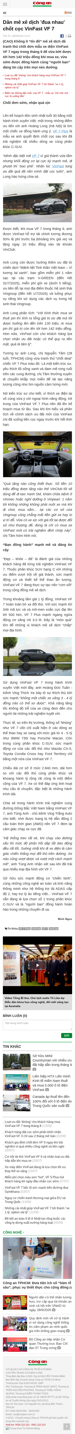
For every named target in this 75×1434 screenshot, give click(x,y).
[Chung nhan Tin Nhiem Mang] (23, 1428)
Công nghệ (13, 1232)
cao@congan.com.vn (24, 1414)
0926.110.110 (22, 1424)
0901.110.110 (38, 1424)
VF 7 (35, 156)
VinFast (58, 166)
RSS (69, 13)
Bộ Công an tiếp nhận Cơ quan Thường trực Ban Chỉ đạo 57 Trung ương (48, 1344)
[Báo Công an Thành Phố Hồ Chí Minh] (42, 4)
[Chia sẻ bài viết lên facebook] (62, 36)
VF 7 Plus (60, 131)
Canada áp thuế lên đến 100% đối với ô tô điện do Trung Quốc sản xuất (52, 1101)
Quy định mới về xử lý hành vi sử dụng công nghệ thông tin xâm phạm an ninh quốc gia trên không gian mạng (49, 1324)
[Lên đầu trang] (66, 1426)
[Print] (69, 36)
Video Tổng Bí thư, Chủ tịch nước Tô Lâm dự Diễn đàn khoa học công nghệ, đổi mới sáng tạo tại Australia (36, 1002)
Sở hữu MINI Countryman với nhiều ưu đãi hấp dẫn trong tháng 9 (52, 1060)
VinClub (53, 928)
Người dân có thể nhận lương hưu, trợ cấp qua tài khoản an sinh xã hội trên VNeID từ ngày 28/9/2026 (50, 1303)
